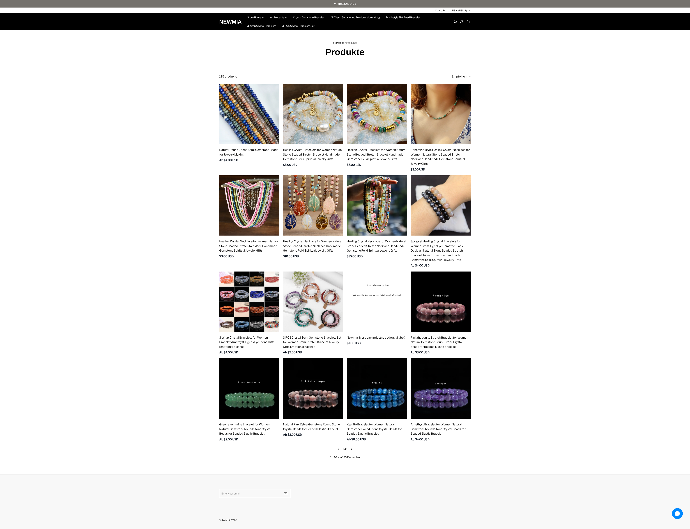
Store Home (254, 17)
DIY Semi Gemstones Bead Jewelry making (355, 17)
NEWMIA (230, 22)
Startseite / (339, 42)
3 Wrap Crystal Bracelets (261, 25)
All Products (277, 17)
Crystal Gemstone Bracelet (308, 17)
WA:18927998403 (345, 3)
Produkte (351, 42)
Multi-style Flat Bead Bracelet (403, 17)
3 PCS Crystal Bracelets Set (298, 25)
